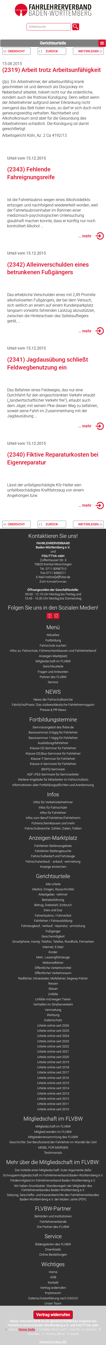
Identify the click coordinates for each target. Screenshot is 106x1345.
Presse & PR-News (53, 710)
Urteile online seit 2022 (53, 1046)
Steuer (53, 989)
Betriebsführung (53, 900)
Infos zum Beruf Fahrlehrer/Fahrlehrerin (53, 818)
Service (53, 682)
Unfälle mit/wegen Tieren (53, 999)
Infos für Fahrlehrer (53, 813)
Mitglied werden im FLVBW (53, 1132)
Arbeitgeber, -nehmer (53, 894)
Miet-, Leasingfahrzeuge (53, 957)
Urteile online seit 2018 (53, 1067)
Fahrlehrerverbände (53, 1221)
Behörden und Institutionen (53, 1216)
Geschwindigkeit (53, 936)
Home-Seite (26, 1329)
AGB (53, 1277)
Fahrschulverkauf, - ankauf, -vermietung (53, 861)
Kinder (53, 952)
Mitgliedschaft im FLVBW (53, 661)
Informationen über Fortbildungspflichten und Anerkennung (53, 785)
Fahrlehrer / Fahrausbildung (53, 921)
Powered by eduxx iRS (53, 1342)
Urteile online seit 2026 (53, 1025)
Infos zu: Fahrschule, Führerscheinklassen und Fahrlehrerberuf (53, 650)
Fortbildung (53, 640)
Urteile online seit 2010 (53, 1109)
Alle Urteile (53, 884)
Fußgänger (53, 931)
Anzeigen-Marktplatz (53, 656)
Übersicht (16, 51)
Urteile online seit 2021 (53, 1051)
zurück (52, 51)
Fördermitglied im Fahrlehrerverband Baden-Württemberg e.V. (53, 1180)
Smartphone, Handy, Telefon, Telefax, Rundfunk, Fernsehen (53, 941)
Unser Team (53, 1303)
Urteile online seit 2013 (53, 1093)
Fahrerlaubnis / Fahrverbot (53, 915)
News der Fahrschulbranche (53, 699)
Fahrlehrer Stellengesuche (53, 851)
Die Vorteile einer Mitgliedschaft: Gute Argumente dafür (53, 1170)
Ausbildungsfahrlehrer (53, 743)
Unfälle (53, 994)
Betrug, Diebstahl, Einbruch (53, 905)
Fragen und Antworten (53, 672)
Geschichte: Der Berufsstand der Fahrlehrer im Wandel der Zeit (53, 1142)
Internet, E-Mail (53, 947)
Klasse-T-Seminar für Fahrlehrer (53, 759)
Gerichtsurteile (53, 43)
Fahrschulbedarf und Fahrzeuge (53, 856)
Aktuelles (53, 635)
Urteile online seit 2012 (53, 1098)
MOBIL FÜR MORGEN (53, 1147)
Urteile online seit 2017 (53, 1072)
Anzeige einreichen (53, 867)
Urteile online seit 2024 (53, 1036)
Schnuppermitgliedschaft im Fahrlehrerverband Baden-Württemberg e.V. (53, 1175)
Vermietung (53, 1010)
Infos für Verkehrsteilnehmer (53, 802)
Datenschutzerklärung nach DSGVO (53, 1298)
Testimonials (53, 1153)
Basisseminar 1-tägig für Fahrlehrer (53, 738)
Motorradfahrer (53, 963)
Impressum (53, 1293)
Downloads (53, 1249)
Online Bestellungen (53, 1254)
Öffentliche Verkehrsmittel (53, 968)
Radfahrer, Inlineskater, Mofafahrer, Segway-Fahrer (53, 978)
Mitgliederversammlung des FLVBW (53, 1137)
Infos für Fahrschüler (53, 807)
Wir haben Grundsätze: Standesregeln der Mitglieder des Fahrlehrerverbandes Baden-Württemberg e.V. (53, 1188)
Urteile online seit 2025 (53, 1031)
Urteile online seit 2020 (53, 1057)
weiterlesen (88, 51)
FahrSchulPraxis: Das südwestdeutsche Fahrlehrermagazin (53, 704)
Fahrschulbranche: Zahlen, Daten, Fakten (53, 828)
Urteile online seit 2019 (53, 1062)
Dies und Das (53, 910)
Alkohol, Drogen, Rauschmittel (53, 889)
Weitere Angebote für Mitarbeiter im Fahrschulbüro (53, 779)
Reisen (53, 983)
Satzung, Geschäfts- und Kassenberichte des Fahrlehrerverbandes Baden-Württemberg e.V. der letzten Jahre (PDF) (53, 1197)
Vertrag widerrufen (53, 1288)
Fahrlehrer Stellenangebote (53, 846)
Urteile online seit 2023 (53, 1041)
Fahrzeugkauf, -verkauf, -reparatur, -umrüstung (53, 926)
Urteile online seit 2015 (53, 1083)
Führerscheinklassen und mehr (53, 823)
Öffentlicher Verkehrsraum (53, 973)
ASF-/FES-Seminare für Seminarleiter (53, 774)
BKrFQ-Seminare (53, 769)
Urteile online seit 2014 (53, 1088)
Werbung (53, 1015)
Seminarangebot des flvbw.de (53, 727)
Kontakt (53, 1282)
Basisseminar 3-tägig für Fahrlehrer (53, 732)
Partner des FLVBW (53, 677)
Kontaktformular (57, 581)
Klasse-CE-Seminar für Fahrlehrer (53, 748)
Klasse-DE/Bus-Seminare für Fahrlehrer (53, 753)
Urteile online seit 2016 (53, 1078)
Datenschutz (53, 1020)
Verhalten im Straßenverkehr (53, 1004)
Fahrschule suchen (53, 645)
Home (53, 1272)
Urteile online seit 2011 (53, 1104)
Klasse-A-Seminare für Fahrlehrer (53, 764)
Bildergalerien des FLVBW (53, 1244)
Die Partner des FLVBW (53, 1227)
